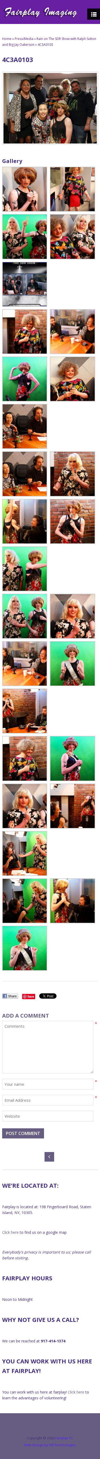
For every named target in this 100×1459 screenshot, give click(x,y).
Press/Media (24, 38)
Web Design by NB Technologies (50, 1444)
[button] (24, 189)
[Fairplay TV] (40, 12)
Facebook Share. (10, 996)
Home (6, 38)
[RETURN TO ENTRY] (50, 1156)
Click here (10, 1232)
